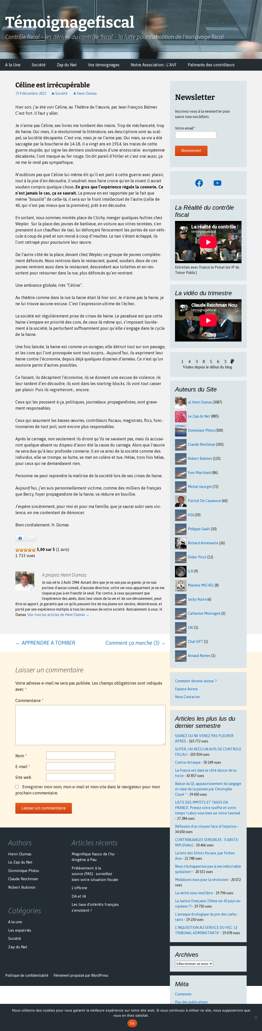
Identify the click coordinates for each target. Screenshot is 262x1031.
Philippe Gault (199, 529)
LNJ (190, 627)
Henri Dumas (87, 93)
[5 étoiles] (34, 550)
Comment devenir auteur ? (196, 681)
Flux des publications (191, 1002)
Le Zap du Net (199, 416)
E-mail (22, 766)
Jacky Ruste (197, 599)
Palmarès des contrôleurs (211, 64)
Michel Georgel (200, 487)
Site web (23, 777)
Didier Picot (197, 557)
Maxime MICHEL (201, 585)
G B (190, 571)
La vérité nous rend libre (194, 893)
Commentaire (29, 700)
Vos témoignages (103, 64)
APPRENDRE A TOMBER (45, 643)
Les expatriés (19, 930)
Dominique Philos (201, 430)
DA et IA (79, 896)
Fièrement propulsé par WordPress (80, 975)
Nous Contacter (187, 697)
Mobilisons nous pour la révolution (201, 880)
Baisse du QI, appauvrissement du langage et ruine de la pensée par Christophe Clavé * (208, 789)
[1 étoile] (17, 550)
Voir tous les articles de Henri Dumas (58, 615)
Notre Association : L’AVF (154, 64)
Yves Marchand (199, 473)
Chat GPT (195, 642)
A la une (15, 922)
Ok (132, 1023)
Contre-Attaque (188, 762)
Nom (21, 755)
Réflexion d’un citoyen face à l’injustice (205, 826)
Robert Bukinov (200, 458)
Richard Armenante (203, 543)
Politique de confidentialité (26, 975)
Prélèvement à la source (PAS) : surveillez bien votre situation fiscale (95, 874)
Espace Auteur (186, 689)
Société (39, 64)
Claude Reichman (201, 444)
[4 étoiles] (30, 550)
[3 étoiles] (26, 550)
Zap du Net (67, 64)
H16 (191, 515)
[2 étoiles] (21, 550)
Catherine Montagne (204, 613)
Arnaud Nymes (199, 656)
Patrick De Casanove (204, 501)
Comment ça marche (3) (135, 643)
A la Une (12, 64)
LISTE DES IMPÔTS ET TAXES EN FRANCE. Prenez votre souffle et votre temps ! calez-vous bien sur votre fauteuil (207, 807)
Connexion (183, 994)
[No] (255, 1017)
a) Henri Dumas (200, 402)
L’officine (79, 888)
